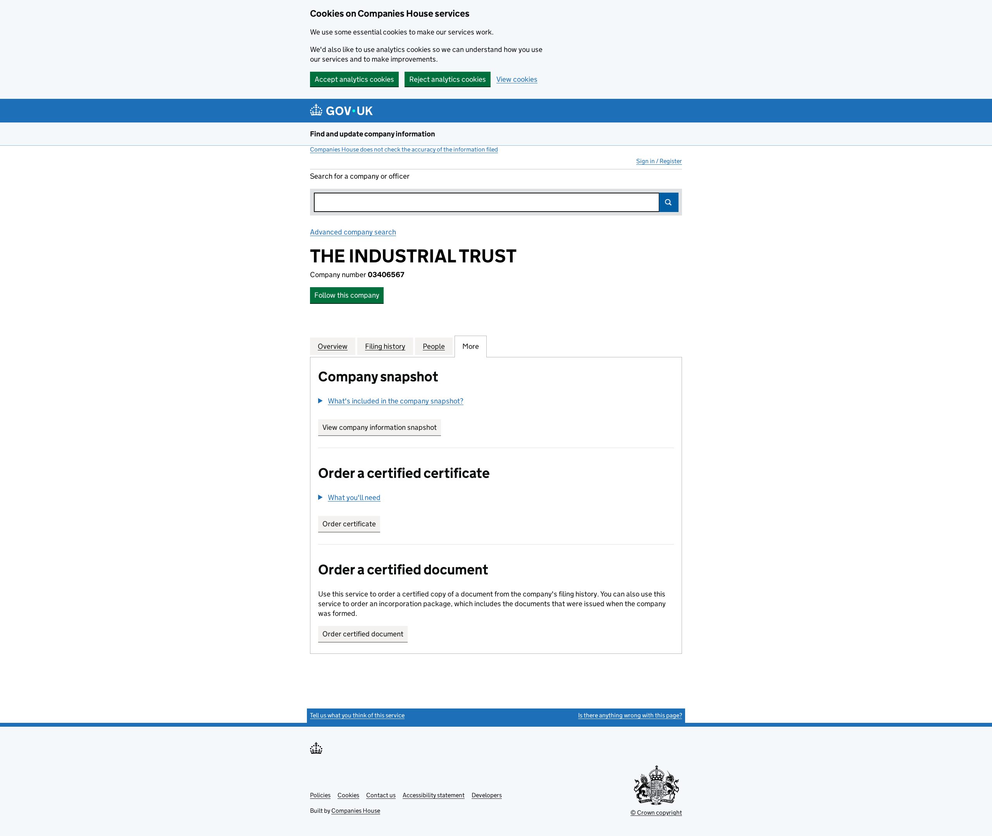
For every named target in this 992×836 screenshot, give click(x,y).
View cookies (516, 79)
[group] (496, 402)
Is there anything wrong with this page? (630, 715)
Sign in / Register (659, 161)
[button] (390, 401)
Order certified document (362, 633)
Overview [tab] (333, 346)
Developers (487, 795)
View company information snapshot (381, 427)
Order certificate (349, 523)
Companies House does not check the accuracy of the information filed (404, 149)
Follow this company (346, 295)
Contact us (381, 795)
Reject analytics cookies (447, 79)
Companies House (355, 810)
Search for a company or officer (360, 176)
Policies (320, 795)
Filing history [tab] (385, 346)
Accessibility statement (434, 795)
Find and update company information (372, 133)
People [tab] (434, 346)
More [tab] (470, 346)
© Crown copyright (656, 812)
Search (669, 202)
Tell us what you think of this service (357, 715)
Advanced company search (353, 232)
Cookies (348, 795)
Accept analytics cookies (354, 79)
